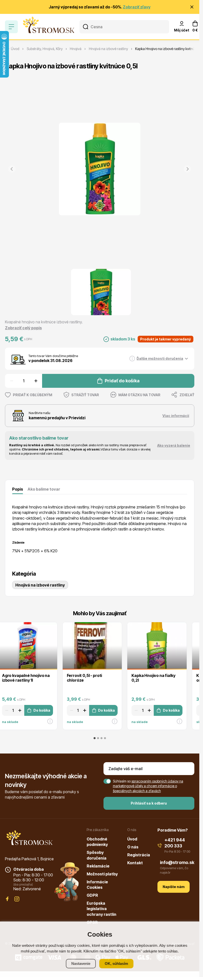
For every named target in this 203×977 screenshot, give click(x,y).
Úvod (132, 839)
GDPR (92, 895)
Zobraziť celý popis (23, 327)
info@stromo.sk (177, 862)
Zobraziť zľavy (137, 6)
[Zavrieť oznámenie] (191, 6)
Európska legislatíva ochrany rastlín (101, 909)
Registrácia (138, 854)
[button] (101, 292)
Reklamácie (98, 866)
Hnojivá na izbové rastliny (40, 585)
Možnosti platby (102, 873)
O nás (132, 846)
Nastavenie (80, 963)
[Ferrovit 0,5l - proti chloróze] (92, 645)
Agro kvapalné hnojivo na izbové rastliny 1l (26, 678)
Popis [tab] (17, 489)
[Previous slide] (12, 169)
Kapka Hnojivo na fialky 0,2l (153, 678)
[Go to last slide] (3, 675)
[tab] (95, 738)
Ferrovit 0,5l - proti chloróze (84, 678)
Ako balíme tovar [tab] (43, 489)
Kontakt (135, 862)
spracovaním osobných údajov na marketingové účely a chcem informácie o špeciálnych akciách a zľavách (148, 786)
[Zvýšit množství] (36, 381)
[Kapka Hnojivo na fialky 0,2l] (157, 645)
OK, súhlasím (116, 963)
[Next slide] (187, 169)
